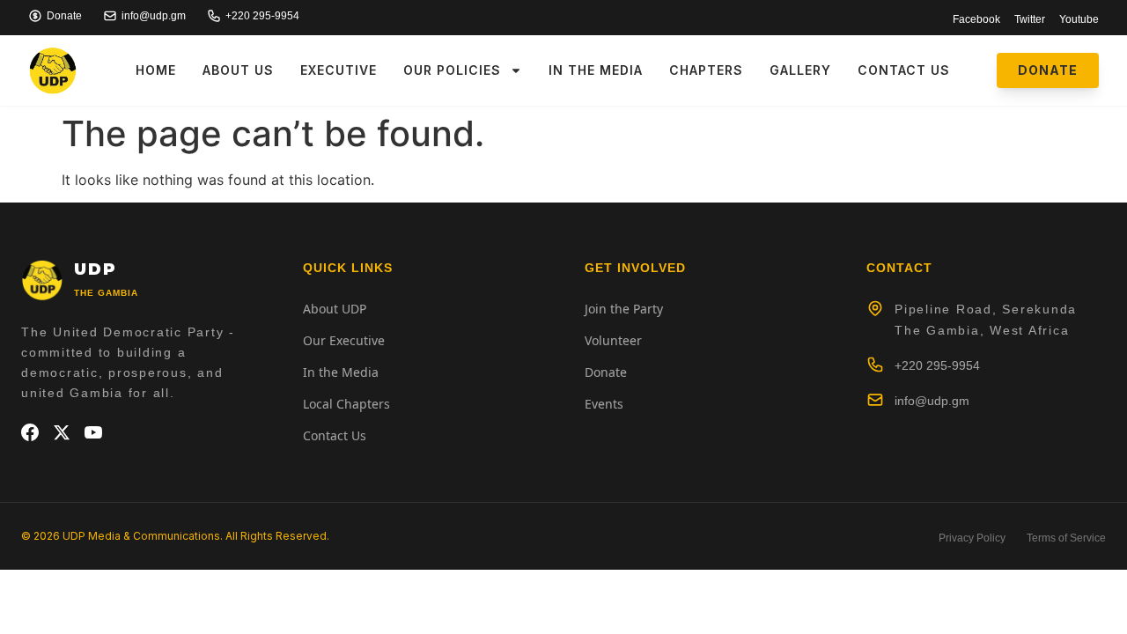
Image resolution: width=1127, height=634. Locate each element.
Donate (606, 372)
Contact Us (904, 70)
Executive (338, 70)
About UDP (334, 308)
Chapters (706, 70)
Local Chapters (346, 403)
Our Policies (452, 70)
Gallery (800, 70)
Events (604, 403)
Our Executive (344, 340)
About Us (238, 70)
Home (156, 70)
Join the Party (624, 308)
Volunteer (613, 340)
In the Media (596, 70)
